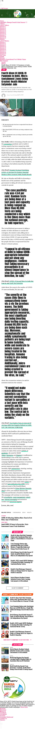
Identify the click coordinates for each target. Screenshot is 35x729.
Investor (2, 716)
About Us (3, 711)
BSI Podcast (4, 61)
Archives (2, 708)
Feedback (3, 713)
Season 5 (3, 32)
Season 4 (3, 31)
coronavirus (8, 144)
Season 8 (3, 36)
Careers (2, 720)
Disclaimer (3, 714)
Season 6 (3, 34)
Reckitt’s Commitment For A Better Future (13, 59)
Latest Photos (4, 41)
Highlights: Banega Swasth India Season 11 (13, 22)
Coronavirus (17, 512)
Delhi (23, 512)
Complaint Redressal (6, 717)
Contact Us (3, 718)
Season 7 (3, 35)
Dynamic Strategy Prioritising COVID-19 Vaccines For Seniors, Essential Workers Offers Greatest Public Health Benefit (16, 172)
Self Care (3, 55)
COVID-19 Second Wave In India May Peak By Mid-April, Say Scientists (17, 282)
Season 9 (3, 38)
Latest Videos (4, 25)
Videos (2, 24)
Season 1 (3, 27)
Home (2, 21)
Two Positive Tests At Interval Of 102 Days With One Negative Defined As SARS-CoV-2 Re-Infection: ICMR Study (16, 425)
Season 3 (3, 29)
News (3, 64)
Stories (2, 58)
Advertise (3, 710)
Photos (2, 39)
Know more (24, 707)
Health (2, 56)
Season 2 (3, 28)
